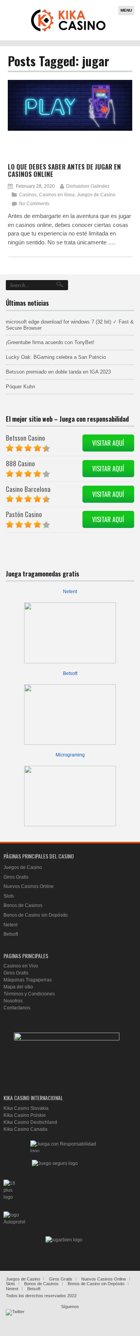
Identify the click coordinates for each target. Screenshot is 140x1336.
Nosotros (13, 1001)
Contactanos (17, 1008)
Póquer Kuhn (20, 386)
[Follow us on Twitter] (15, 1318)
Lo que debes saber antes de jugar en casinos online (64, 170)
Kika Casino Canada (25, 1129)
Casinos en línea (57, 194)
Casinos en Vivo (21, 966)
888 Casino (20, 463)
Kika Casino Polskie (25, 1115)
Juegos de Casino (96, 194)
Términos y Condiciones (29, 994)
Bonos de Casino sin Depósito (36, 915)
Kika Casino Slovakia (26, 1108)
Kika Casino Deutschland (30, 1122)
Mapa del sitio (18, 987)
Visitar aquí (108, 443)
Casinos (28, 194)
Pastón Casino (24, 514)
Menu (126, 10)
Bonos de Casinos (23, 905)
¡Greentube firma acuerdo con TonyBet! (50, 342)
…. (112, 242)
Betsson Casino (25, 438)
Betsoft (70, 673)
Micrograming (70, 755)
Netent (70, 591)
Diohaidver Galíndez (88, 186)
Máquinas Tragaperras (28, 980)
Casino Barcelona (28, 489)
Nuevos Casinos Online (29, 886)
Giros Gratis (16, 877)
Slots (9, 896)
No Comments (34, 203)
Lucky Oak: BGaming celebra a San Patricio (56, 357)
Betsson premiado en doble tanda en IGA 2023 (58, 372)
